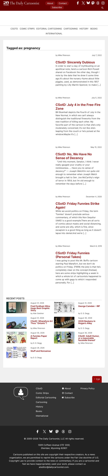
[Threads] (98, 3)
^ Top (97, 379)
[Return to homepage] (21, 404)
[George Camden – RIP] (64, 308)
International (54, 33)
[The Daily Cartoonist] (21, 3)
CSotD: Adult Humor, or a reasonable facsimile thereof (88, 338)
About (50, 3)
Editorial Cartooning (49, 28)
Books (93, 28)
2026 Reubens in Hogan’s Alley (86, 322)
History (84, 28)
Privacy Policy (87, 388)
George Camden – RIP (89, 306)
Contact (63, 3)
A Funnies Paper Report (39, 337)
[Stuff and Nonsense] (16, 353)
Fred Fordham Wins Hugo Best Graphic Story (40, 308)
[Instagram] (103, 3)
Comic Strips (27, 28)
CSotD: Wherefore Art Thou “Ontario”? (42, 322)
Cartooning (71, 28)
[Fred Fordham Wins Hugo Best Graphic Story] (16, 308)
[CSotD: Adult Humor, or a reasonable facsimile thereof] (64, 338)
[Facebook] (78, 3)
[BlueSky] (88, 3)
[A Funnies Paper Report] (16, 338)
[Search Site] (103, 7)
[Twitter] (83, 3)
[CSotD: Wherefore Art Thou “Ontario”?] (16, 323)
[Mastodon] (93, 3)
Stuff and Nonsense (41, 351)
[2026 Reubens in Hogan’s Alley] (64, 323)
